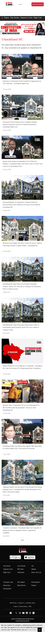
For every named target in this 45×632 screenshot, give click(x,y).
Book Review (21, 585)
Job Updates (21, 582)
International (7, 588)
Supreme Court (26, 17)
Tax (32, 566)
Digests (33, 569)
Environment (35, 582)
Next (22, 540)
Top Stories (14, 17)
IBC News (20, 569)
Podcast (33, 585)
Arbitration (20, 572)
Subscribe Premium (37, 4)
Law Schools (21, 566)
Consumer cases (8, 582)
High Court (6, 572)
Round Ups (6, 585)
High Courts (38, 17)
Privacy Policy (32, 630)
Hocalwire (26, 621)
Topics (6, 17)
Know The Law (36, 572)
